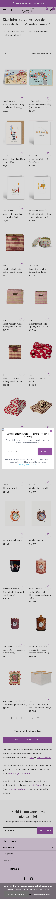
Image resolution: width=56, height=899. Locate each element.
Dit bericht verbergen (16, 894)
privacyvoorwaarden (28, 465)
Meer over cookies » (42, 894)
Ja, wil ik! (45, 451)
